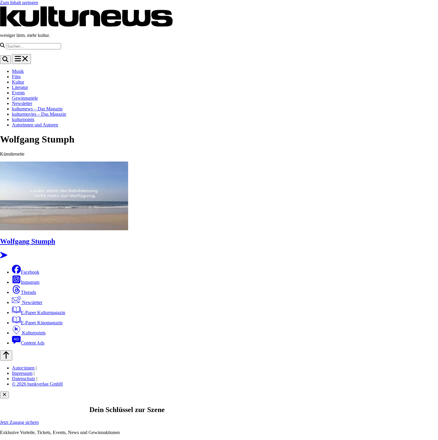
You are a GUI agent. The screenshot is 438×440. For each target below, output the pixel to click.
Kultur (18, 81)
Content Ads (32, 342)
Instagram (30, 282)
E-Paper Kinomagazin (42, 322)
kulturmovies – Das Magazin (39, 114)
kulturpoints (23, 119)
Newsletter (22, 103)
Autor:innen (23, 367)
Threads (28, 292)
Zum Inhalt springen (19, 2)
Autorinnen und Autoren (35, 124)
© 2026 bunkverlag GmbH (37, 383)
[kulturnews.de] (86, 25)
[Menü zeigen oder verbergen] (21, 59)
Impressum (22, 373)
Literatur (20, 87)
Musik (18, 71)
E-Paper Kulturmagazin (43, 312)
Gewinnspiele (25, 98)
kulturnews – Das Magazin (37, 108)
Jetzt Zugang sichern (19, 422)
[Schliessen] (4, 395)
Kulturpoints (33, 332)
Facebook (30, 272)
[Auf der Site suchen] (5, 59)
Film (16, 76)
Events (18, 92)
